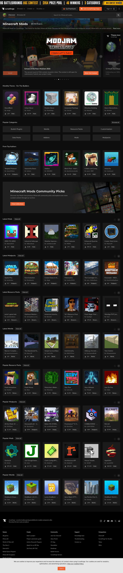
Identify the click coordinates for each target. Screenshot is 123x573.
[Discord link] (112, 521)
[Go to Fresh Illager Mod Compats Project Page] (91, 309)
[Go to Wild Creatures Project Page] (71, 236)
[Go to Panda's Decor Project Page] (51, 103)
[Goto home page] (8, 9)
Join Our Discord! (56, 535)
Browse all (115, 122)
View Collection (86, 73)
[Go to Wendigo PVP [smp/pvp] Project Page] (111, 309)
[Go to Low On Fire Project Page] (111, 382)
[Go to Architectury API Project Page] (71, 455)
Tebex (100, 542)
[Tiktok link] (104, 521)
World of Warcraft (8, 542)
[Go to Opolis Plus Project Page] (11, 272)
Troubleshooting (79, 539)
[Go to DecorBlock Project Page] (11, 103)
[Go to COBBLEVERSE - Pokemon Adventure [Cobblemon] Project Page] (91, 419)
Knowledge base (79, 535)
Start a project (31, 535)
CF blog (53, 542)
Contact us (78, 542)
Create (29, 9)
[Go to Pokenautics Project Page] (71, 272)
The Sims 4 (6, 545)
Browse (20, 9)
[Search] (118, 15)
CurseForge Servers (56, 554)
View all (17, 219)
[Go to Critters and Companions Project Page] (91, 163)
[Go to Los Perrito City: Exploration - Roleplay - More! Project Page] (91, 492)
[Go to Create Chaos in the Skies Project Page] (51, 272)
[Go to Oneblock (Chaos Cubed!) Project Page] (11, 492)
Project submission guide (34, 539)
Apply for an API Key (33, 545)
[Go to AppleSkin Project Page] (111, 455)
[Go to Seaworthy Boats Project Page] (31, 163)
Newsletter (54, 545)
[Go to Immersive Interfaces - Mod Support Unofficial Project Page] (51, 309)
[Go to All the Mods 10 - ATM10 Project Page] (11, 419)
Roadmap (53, 548)
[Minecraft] (5, 15)
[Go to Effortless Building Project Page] (91, 103)
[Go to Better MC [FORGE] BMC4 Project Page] (51, 419)
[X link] (115, 521)
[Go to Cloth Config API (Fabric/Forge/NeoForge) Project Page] (51, 455)
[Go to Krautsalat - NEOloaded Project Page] (111, 272)
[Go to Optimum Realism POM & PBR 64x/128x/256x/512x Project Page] (31, 309)
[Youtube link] (108, 521)
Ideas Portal (54, 539)
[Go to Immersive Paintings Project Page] (71, 103)
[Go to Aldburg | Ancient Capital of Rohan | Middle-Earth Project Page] (91, 345)
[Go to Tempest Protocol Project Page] (11, 163)
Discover (11, 15)
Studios (39, 9)
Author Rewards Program (34, 542)
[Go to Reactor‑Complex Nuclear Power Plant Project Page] (11, 345)
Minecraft (5, 539)
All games (5, 535)
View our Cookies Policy (75, 564)
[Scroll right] (118, 219)
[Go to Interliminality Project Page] (71, 345)
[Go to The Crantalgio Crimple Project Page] (91, 272)
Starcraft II (6, 548)
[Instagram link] (101, 521)
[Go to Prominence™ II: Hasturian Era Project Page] (71, 419)
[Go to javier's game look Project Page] (11, 309)
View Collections (17, 204)
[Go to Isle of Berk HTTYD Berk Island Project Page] (71, 492)
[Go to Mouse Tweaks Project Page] (91, 455)
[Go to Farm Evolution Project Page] (31, 272)
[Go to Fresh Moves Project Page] (31, 382)
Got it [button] (62, 568)
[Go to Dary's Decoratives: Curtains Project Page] (111, 103)
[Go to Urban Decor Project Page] (31, 103)
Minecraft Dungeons (9, 554)
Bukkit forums (55, 551)
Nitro (100, 545)
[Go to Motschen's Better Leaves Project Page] (51, 382)
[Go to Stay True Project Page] (71, 382)
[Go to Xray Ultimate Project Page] (91, 382)
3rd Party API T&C (32, 548)
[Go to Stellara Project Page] (51, 163)
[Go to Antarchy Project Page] (111, 163)
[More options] (119, 9)
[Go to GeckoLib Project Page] (11, 455)
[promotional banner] (61, 3)
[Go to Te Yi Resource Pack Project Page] (71, 309)
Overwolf (101, 535)
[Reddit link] (119, 521)
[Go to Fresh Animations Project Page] (11, 382)
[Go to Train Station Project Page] (111, 345)
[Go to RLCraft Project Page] (111, 419)
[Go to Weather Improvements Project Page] (51, 236)
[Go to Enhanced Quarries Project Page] (91, 236)
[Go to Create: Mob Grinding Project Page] (111, 236)
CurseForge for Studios (105, 539)
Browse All (21, 15)
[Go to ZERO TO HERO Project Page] (11, 236)
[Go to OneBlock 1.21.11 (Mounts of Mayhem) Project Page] (31, 492)
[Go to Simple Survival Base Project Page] (51, 345)
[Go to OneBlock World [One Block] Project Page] (111, 492)
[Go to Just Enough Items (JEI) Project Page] (31, 455)
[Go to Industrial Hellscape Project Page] (31, 236)
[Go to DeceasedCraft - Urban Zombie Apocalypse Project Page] (31, 419)
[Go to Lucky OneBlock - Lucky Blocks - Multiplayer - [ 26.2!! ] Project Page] (51, 492)
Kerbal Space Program (9, 551)
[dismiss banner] (120, 3)
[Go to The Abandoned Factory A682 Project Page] (31, 345)
